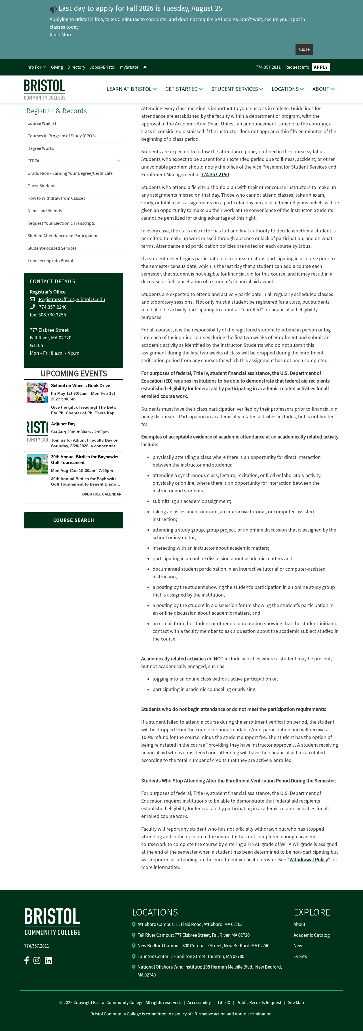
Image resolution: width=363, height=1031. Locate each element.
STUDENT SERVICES (234, 89)
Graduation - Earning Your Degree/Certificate (70, 173)
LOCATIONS (285, 89)
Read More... (63, 35)
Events (300, 957)
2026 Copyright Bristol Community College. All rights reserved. (122, 1002)
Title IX (223, 1002)
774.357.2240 (52, 307)
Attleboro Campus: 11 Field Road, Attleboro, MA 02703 (190, 924)
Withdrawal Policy (309, 859)
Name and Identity (45, 211)
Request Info (297, 67)
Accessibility (199, 1002)
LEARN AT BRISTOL (129, 89)
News (299, 946)
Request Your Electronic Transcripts (61, 223)
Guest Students (42, 186)
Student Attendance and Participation (63, 236)
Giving (57, 67)
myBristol (129, 67)
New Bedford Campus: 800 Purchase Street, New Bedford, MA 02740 (203, 946)
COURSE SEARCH (73, 520)
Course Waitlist (42, 123)
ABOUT (321, 89)
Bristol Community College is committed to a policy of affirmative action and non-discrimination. (181, 1014)
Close (304, 49)
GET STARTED (181, 89)
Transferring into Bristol (50, 261)
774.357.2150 (215, 174)
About (299, 924)
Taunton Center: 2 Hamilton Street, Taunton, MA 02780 (191, 957)
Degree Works (41, 148)
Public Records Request (259, 1002)
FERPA (33, 161)
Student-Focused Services (52, 248)
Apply (321, 67)
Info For (33, 67)
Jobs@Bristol (102, 67)
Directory (76, 67)
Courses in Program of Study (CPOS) (62, 136)
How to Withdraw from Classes (56, 198)
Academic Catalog (312, 935)
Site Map (296, 1002)
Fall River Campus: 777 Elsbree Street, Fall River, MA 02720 (194, 935)
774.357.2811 (268, 67)
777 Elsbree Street (49, 330)
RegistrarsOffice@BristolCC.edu (71, 299)
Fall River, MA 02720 (50, 338)
